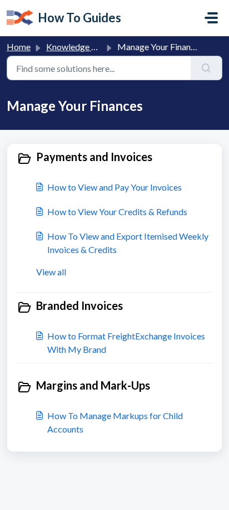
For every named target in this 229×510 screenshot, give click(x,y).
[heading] (114, 157)
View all (51, 271)
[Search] (206, 68)
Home (19, 46)
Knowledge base (77, 46)
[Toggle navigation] (211, 18)
